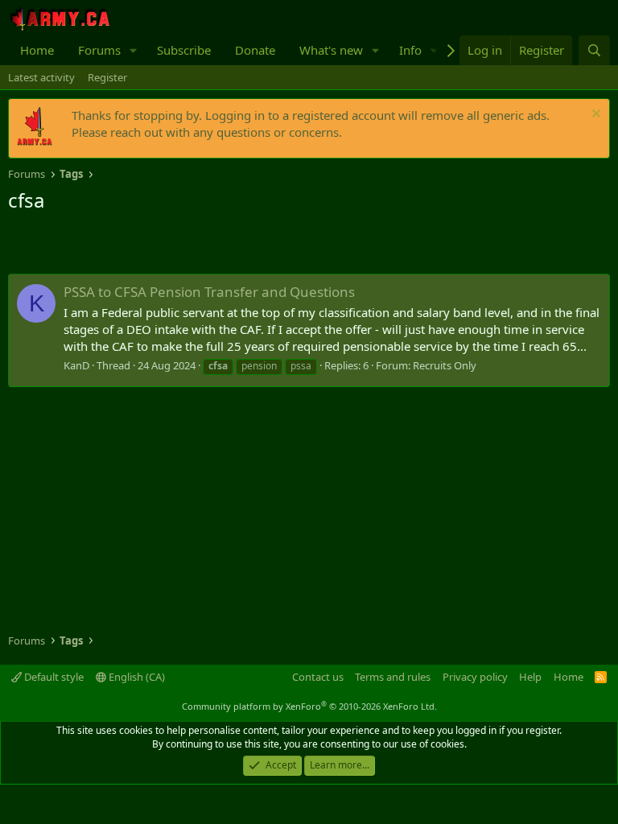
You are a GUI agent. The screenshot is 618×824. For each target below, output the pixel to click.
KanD (76, 365)
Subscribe (184, 50)
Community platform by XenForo (309, 706)
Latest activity (41, 77)
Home (37, 50)
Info (410, 50)
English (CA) (135, 677)
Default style (53, 677)
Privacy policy (475, 677)
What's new (331, 50)
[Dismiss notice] (594, 115)
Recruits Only (444, 365)
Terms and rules (393, 677)
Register (107, 77)
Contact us (318, 677)
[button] (133, 50)
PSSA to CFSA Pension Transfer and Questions (209, 291)
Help (530, 677)
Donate (255, 50)
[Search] (594, 50)
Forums (99, 50)
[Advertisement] (196, 245)
